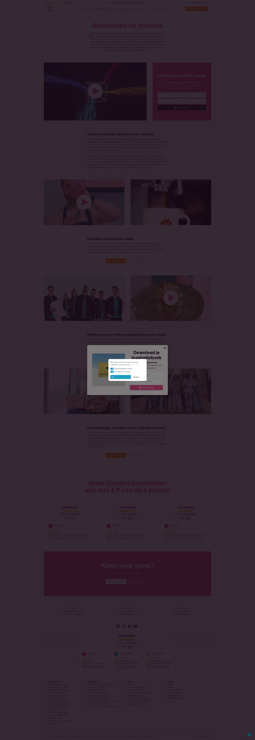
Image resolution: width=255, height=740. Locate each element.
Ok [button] (113, 377)
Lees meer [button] (134, 365)
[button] (112, 369)
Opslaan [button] (136, 377)
